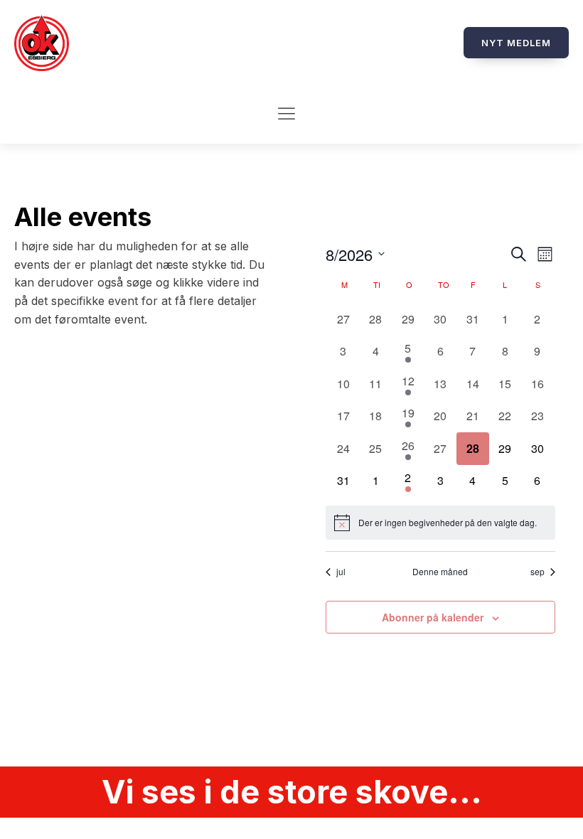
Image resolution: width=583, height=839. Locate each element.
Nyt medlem (516, 42)
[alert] (440, 523)
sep (537, 571)
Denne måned (440, 571)
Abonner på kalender (432, 617)
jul (341, 571)
